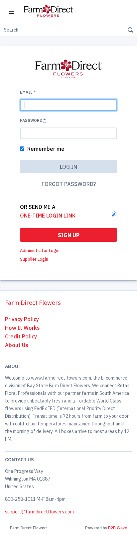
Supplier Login (34, 259)
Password (33, 120)
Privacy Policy (22, 319)
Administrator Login (40, 250)
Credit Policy (21, 336)
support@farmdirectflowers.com (39, 512)
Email (28, 92)
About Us (16, 345)
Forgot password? (69, 184)
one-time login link (47, 215)
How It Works (22, 327)
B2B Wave (117, 527)
